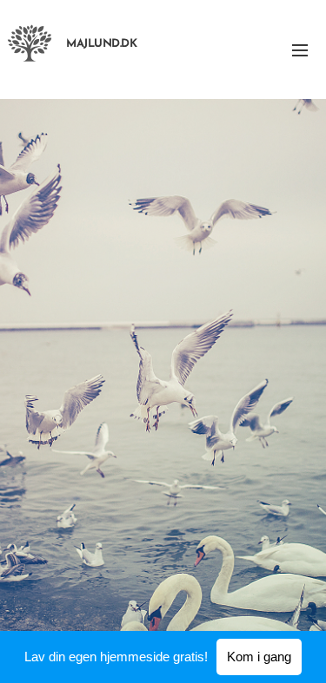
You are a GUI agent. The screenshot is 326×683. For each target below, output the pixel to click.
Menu (300, 49)
